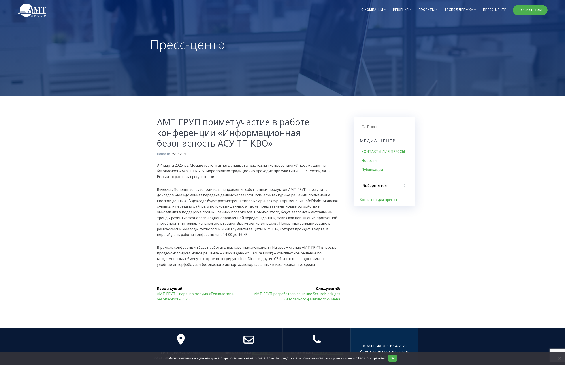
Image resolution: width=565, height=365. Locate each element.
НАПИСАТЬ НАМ (530, 10)
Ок (393, 358)
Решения (401, 9)
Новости (163, 154)
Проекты (427, 9)
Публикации (372, 169)
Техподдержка (458, 9)
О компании (372, 9)
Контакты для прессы (378, 199)
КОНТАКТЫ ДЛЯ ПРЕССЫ (383, 151)
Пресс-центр (495, 9)
